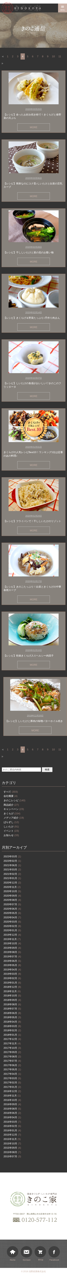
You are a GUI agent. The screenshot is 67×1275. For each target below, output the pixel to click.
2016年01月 (12, 1130)
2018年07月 (12, 1008)
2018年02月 (12, 1030)
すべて (11, 791)
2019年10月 (12, 943)
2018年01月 (12, 1034)
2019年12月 (12, 934)
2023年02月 (12, 860)
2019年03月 (12, 973)
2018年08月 (12, 1004)
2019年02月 (12, 978)
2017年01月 (12, 1087)
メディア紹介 (14, 817)
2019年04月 (12, 969)
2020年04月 (12, 917)
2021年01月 (12, 878)
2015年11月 (12, 1139)
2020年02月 (12, 926)
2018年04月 (12, 1021)
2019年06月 (12, 960)
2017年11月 (12, 1043)
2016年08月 (12, 1108)
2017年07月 (12, 1060)
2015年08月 (12, 1152)
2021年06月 (12, 865)
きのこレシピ (14, 800)
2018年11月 (12, 991)
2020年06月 (12, 908)
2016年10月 (12, 1100)
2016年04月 (12, 1117)
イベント (11, 830)
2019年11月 (12, 939)
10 (53, 56)
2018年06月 (12, 1013)
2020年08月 (12, 899)
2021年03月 (12, 869)
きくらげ (12, 813)
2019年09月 (12, 947)
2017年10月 (12, 1047)
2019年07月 (12, 956)
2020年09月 (12, 895)
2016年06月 (12, 1112)
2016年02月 (12, 1126)
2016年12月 (12, 1091)
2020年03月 (12, 921)
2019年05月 (12, 965)
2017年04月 (12, 1073)
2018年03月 (12, 1026)
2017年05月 (12, 1069)
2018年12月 (12, 986)
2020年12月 (12, 882)
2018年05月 (12, 1017)
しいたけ (11, 826)
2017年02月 (12, 1082)
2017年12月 (12, 1039)
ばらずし (11, 822)
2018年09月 (12, 1000)
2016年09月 (12, 1104)
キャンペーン (14, 809)
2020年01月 (12, 930)
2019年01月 (12, 982)
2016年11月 (12, 1095)
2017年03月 (12, 1078)
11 (59, 56)
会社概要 (11, 796)
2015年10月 (12, 1143)
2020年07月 (12, 904)
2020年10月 (12, 891)
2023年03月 (12, 856)
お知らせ (11, 835)
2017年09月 (12, 1052)
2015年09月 (12, 1147)
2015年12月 (12, 1134)
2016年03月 (12, 1121)
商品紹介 (11, 804)
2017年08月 (12, 1056)
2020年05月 (12, 913)
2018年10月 (12, 995)
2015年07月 (12, 1156)
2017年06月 (12, 1065)
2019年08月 (12, 952)
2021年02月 (12, 874)
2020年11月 (12, 887)
